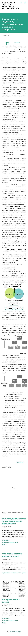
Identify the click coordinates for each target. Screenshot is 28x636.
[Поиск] (21, 3)
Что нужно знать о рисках (11, 600)
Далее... (4, 544)
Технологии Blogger (15, 631)
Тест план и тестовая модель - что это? (12, 554)
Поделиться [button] (20, 462)
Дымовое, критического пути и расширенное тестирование (14, 521)
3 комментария (15, 573)
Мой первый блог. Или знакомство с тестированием (10, 5)
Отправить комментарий (10, 542)
